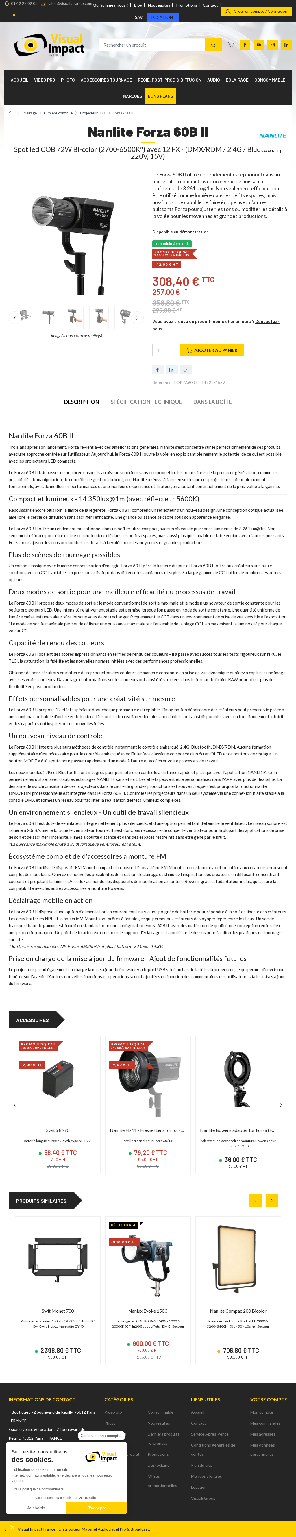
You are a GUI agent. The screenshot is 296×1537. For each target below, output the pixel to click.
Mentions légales (206, 1476)
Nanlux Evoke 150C (148, 1311)
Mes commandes (265, 1422)
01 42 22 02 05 (24, 3)
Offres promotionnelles (162, 1481)
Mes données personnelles (262, 1449)
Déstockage (159, 1465)
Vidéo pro (113, 1411)
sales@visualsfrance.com (69, 3)
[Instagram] (272, 45)
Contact (210, 5)
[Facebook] (245, 45)
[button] (12, 1527)
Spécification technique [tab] (146, 402)
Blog (138, 5)
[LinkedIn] (286, 45)
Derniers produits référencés (164, 1438)
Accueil (197, 1411)
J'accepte (97, 1507)
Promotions (186, 5)
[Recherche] (213, 44)
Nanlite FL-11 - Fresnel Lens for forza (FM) (152, 1130)
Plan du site (201, 1465)
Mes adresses (262, 1433)
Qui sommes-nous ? (110, 5)
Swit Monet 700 (58, 1311)
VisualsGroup (203, 1498)
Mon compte (261, 1411)
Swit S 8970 (57, 1130)
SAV (139, 17)
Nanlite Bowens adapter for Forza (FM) (239, 1130)
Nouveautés (159, 5)
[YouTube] (259, 45)
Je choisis (36, 1507)
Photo (110, 1422)
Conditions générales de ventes (213, 1449)
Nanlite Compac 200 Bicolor (238, 1311)
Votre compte (268, 1399)
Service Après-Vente (210, 1433)
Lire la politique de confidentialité (38, 1489)
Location (162, 17)
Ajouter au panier (215, 350)
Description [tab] (81, 402)
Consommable (160, 1411)
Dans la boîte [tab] (212, 402)
